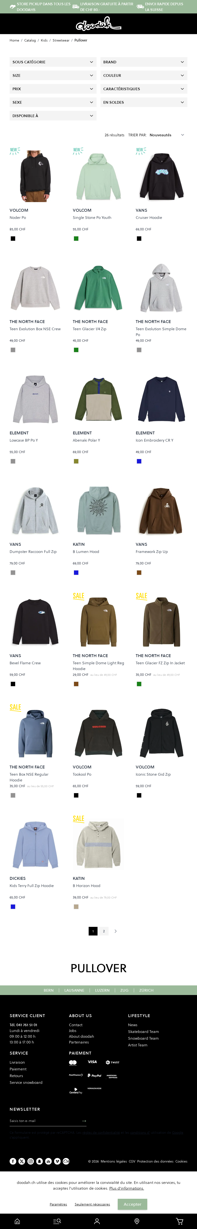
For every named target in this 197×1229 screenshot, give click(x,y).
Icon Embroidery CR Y (154, 440)
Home (14, 40)
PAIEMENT (80, 1053)
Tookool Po (82, 774)
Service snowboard (26, 1082)
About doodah (81, 1036)
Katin (79, 544)
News (132, 1024)
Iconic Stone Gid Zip (153, 774)
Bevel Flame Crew (25, 662)
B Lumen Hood (86, 551)
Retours (16, 1075)
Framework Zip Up (152, 551)
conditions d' (140, 1132)
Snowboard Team (143, 1038)
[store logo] (98, 23)
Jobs (72, 1030)
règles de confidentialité (101, 1132)
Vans (141, 210)
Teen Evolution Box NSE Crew (35, 328)
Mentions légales (114, 1161)
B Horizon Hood (86, 885)
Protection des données (155, 1161)
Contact (75, 1024)
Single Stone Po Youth (92, 217)
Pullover (80, 40)
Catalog (30, 40)
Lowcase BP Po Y (24, 440)
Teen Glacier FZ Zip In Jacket (160, 662)
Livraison (17, 1062)
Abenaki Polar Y (86, 440)
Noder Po (18, 217)
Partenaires (79, 1042)
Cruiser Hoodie (149, 217)
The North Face (27, 321)
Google (177, 1132)
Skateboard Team (143, 1031)
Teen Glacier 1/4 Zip (89, 328)
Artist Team (138, 1045)
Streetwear (61, 40)
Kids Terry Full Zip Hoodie (32, 885)
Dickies (18, 878)
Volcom (19, 210)
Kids (44, 40)
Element (19, 433)
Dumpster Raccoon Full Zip (33, 551)
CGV (132, 1161)
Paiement (18, 1069)
